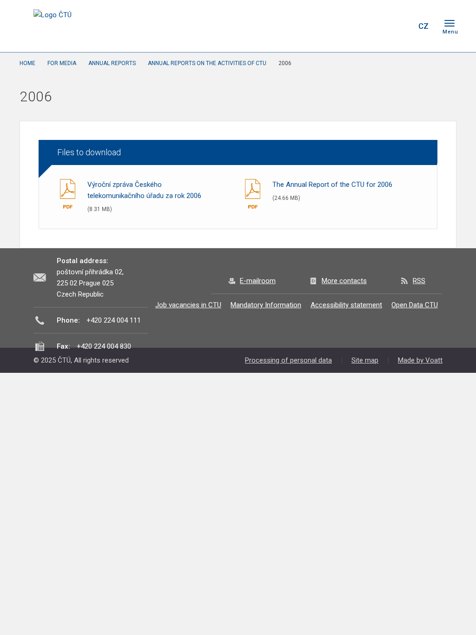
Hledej (399, 26)
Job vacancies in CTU (188, 305)
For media (61, 63)
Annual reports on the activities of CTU (207, 63)
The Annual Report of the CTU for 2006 (332, 184)
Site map (364, 360)
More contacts (344, 281)
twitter (360, 26)
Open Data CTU (414, 305)
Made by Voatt (420, 360)
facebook (344, 26)
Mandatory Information (266, 305)
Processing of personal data (288, 360)
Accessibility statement (346, 305)
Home (27, 63)
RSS (419, 281)
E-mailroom (258, 281)
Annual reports (112, 63)
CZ (423, 26)
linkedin (376, 26)
